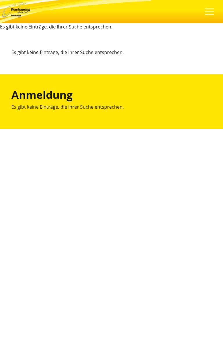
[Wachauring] (16, 9)
